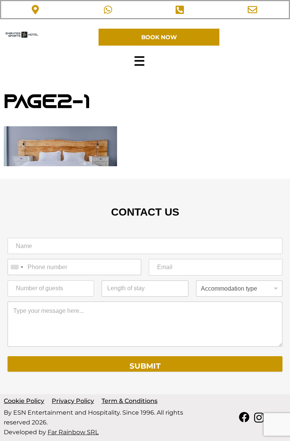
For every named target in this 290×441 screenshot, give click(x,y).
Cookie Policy (24, 400)
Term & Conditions (129, 400)
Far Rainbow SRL (73, 432)
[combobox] (16, 267)
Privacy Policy (73, 400)
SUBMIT (145, 366)
